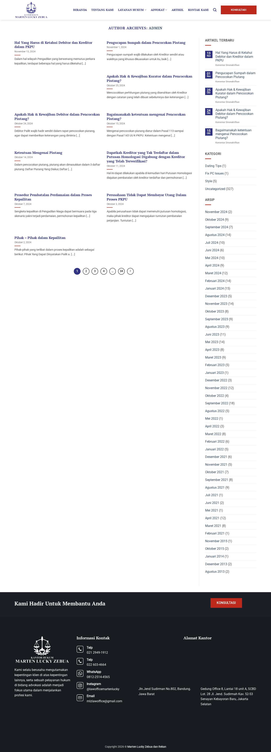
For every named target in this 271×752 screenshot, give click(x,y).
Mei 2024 (211, 258)
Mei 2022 (211, 418)
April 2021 (212, 518)
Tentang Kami (102, 10)
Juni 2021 (212, 503)
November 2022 (216, 388)
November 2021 (216, 464)
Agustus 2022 (215, 411)
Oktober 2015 (214, 549)
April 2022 (212, 426)
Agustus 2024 (215, 235)
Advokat (157, 10)
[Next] (130, 271)
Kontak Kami (198, 10)
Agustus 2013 (215, 572)
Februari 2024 (215, 281)
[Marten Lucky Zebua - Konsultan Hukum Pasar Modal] (31, 10)
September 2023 (216, 319)
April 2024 (212, 265)
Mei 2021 (211, 510)
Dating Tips (213, 166)
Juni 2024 (212, 250)
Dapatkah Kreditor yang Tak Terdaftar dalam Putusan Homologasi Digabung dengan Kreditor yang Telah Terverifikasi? (146, 157)
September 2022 (216, 403)
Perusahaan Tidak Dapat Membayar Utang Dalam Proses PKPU (146, 197)
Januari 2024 (214, 288)
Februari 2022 (215, 441)
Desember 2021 (216, 457)
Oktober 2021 (214, 472)
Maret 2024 (213, 273)
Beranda (80, 10)
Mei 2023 (211, 342)
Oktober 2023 (214, 311)
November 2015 (216, 541)
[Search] (214, 10)
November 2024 (216, 212)
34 (121, 271)
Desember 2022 (216, 380)
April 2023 (212, 350)
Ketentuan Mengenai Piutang (38, 153)
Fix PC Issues (214, 173)
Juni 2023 (212, 334)
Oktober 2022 (214, 396)
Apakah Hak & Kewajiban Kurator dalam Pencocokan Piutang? (149, 78)
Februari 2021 (215, 533)
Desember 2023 (216, 296)
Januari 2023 (214, 373)
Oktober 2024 (214, 220)
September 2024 (216, 227)
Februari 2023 (215, 365)
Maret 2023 (213, 357)
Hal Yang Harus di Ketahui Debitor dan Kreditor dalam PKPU (53, 45)
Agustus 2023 (215, 327)
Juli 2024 (211, 243)
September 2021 (216, 480)
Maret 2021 (213, 526)
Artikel (178, 10)
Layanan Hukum (131, 10)
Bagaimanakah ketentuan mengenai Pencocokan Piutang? (146, 116)
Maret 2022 (213, 434)
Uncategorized (215, 189)
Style (208, 181)
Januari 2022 (214, 449)
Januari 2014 (214, 556)
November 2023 (216, 304)
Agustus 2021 (215, 487)
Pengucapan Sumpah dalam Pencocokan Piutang (146, 43)
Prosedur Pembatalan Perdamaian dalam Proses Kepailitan (53, 197)
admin (155, 28)
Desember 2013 (216, 564)
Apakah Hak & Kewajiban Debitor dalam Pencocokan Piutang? (57, 116)
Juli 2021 (211, 495)
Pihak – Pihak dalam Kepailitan (39, 238)
